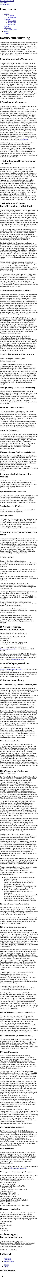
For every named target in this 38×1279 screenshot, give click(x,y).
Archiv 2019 (12, 22)
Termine (6, 26)
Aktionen (7, 19)
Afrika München (5, 4)
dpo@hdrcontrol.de (18, 659)
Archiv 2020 (12, 21)
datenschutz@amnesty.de (7, 649)
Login (6, 1266)
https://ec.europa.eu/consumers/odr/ (11, 669)
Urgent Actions (12, 29)
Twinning (11, 15)
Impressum (7, 1258)
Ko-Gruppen (12, 17)
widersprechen (23, 139)
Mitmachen (7, 28)
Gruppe (6, 14)
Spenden (6, 31)
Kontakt (6, 33)
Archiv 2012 (12, 24)
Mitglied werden (9, 1261)
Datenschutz (7, 1260)
